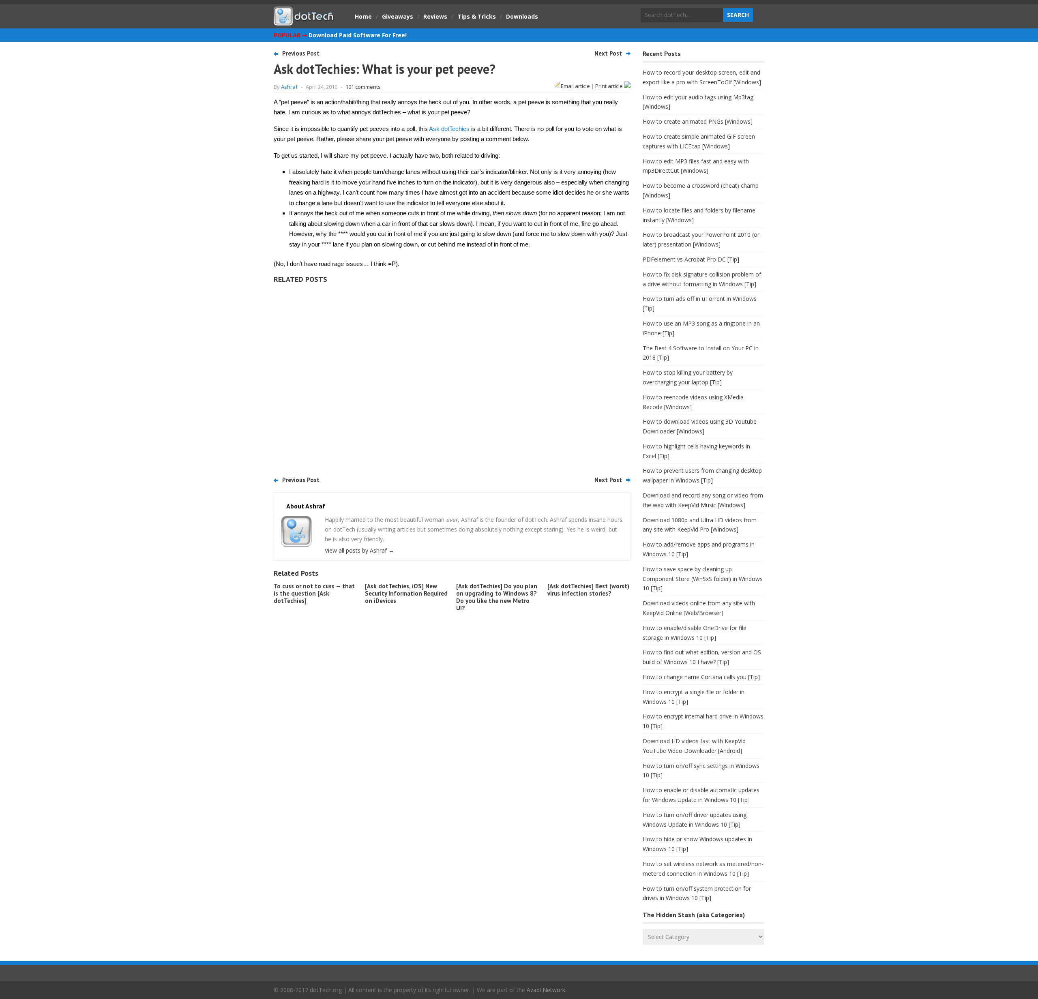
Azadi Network (546, 990)
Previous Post (301, 53)
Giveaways (397, 16)
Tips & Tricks (476, 16)
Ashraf (289, 86)
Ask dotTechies (449, 128)
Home (363, 16)
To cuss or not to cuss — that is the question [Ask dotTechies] (314, 593)
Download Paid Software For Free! (358, 35)
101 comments (363, 86)
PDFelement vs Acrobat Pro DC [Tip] (691, 259)
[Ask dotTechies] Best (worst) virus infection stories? (588, 589)
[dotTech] (304, 21)
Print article (609, 86)
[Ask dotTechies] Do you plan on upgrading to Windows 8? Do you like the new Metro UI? (496, 597)
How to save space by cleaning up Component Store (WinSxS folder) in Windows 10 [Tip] (703, 578)
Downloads (522, 16)
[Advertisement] (452, 377)
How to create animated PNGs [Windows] (698, 121)
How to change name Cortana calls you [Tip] (701, 677)
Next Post (608, 53)
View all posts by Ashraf (359, 550)
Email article (575, 86)
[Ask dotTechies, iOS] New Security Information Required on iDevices (406, 593)
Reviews (435, 16)
